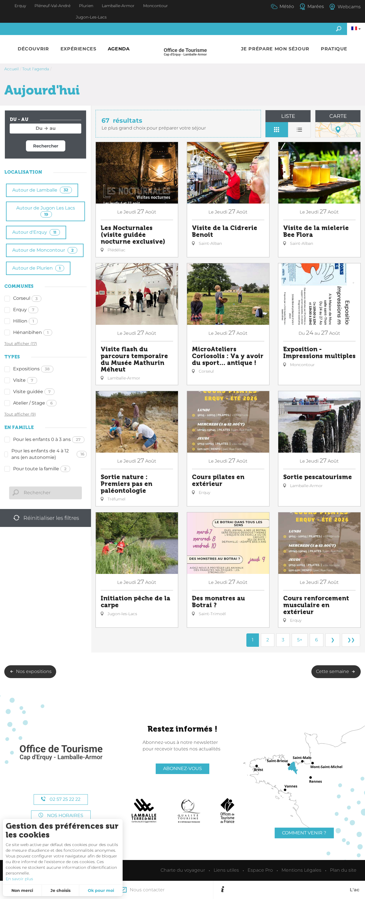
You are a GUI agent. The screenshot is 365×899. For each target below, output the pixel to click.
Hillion (23, 321)
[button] (33, 49)
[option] (292, 890)
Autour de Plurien (36, 268)
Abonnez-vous (182, 768)
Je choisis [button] (60, 890)
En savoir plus (19, 878)
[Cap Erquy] (60, 753)
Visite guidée (32, 391)
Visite (23, 380)
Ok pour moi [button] (101, 890)
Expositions (31, 368)
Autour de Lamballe (40, 190)
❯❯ (351, 640)
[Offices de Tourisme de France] (227, 811)
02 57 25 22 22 (64, 799)
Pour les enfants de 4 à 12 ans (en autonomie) (48, 454)
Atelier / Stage (33, 403)
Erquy (24, 309)
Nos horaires (64, 815)
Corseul (25, 298)
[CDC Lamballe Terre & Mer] (144, 811)
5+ (299, 640)
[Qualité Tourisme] (189, 811)
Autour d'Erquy (34, 232)
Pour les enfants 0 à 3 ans (47, 439)
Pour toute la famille (39, 468)
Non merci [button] (22, 890)
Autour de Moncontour (43, 250)
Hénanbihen (30, 332)
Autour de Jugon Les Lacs (45, 211)
